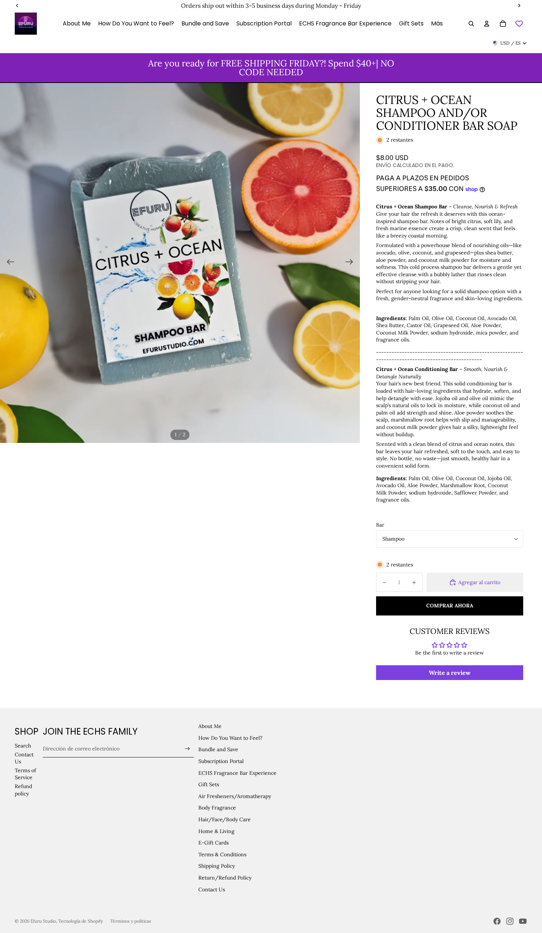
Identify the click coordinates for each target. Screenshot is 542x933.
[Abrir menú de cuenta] (487, 23)
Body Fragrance (217, 807)
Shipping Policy (216, 866)
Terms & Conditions (222, 854)
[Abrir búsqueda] (471, 23)
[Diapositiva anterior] (8, 263)
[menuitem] (437, 23)
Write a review (449, 672)
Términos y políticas (130, 921)
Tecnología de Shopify (80, 921)
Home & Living (216, 831)
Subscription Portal (221, 761)
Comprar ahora (449, 605)
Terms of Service (25, 774)
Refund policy (23, 790)
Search (23, 745)
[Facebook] (497, 921)
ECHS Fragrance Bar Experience (237, 773)
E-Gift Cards (213, 842)
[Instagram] (509, 921)
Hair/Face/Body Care (224, 819)
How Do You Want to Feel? (230, 738)
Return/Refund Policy (224, 877)
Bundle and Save (218, 749)
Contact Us (211, 889)
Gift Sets (208, 784)
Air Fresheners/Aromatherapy (234, 796)
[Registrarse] (187, 748)
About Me (210, 726)
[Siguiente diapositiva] (351, 263)
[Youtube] (522, 921)
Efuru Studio (43, 921)
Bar (380, 524)
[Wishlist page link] (519, 23)
